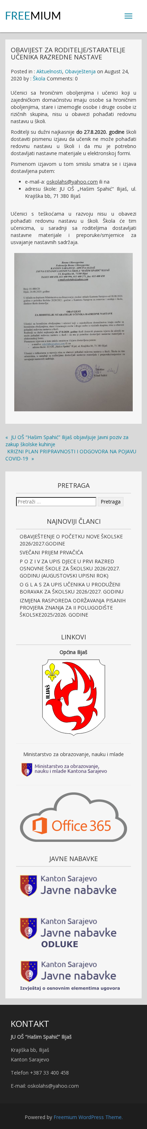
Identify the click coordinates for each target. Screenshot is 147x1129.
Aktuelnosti (49, 71)
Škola (39, 78)
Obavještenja (80, 71)
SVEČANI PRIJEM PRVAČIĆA (51, 552)
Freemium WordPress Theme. (88, 1117)
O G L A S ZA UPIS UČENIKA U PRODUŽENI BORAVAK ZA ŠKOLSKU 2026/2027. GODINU (71, 588)
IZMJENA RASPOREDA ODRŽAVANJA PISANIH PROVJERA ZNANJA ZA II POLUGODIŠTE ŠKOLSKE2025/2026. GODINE (73, 607)
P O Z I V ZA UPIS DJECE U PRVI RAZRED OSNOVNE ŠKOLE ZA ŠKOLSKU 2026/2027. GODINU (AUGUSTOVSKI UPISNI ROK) (70, 568)
